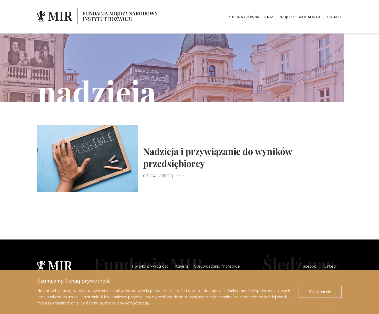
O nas (269, 17)
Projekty (287, 17)
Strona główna (244, 17)
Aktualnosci (310, 17)
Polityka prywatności (150, 266)
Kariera (181, 266)
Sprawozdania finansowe (217, 266)
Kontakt (334, 17)
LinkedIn (331, 266)
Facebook (309, 266)
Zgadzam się (320, 292)
